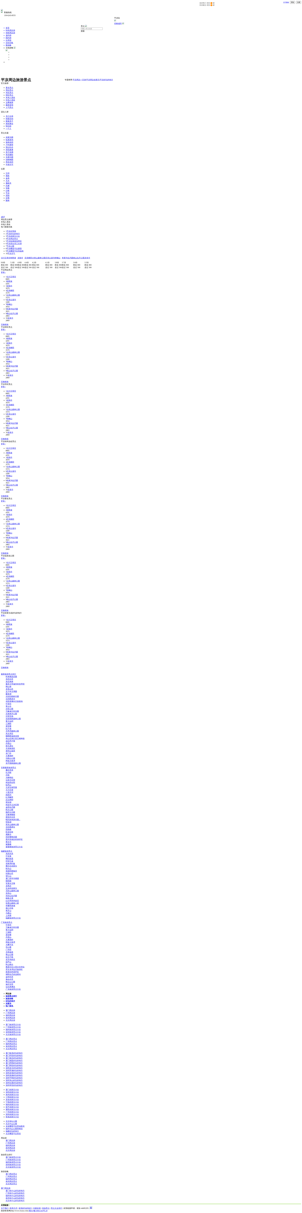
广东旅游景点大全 (13, 989)
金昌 (7, 178)
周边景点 (14, 52)
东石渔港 (9, 682)
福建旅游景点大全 (13, 918)
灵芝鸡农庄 (10, 959)
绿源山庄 (9, 873)
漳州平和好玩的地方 (14, 1078)
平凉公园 (10, 246)
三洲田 (8, 724)
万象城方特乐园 (12, 711)
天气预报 (286, 2)
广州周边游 (10, 1013)
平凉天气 (11, 254)
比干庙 (8, 729)
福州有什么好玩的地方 (15, 1196)
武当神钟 (9, 800)
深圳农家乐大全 (12, 1114)
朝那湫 (13, 258)
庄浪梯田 (28, 258)
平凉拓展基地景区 (14, 241)
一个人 (8, 129)
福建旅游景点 (6, 851)
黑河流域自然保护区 (14, 839)
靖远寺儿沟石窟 (12, 805)
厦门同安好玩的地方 (14, 1056)
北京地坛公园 (11, 1121)
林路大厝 (9, 898)
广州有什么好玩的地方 (15, 1193)
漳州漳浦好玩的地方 (14, 1075)
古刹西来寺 (10, 699)
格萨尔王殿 (10, 812)
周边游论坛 (15, 60)
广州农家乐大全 (12, 1112)
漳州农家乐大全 (12, 1092)
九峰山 (8, 913)
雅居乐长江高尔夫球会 (15, 967)
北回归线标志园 (12, 696)
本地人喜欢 (10, 98)
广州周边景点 (11, 1041)
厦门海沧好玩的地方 (14, 1058)
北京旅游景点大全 (13, 1034)
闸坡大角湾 (10, 761)
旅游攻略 (14, 55)
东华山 (8, 893)
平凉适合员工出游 (14, 244)
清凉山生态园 (11, 896)
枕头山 (8, 868)
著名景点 (9, 88)
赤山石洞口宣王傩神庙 (15, 738)
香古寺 (8, 842)
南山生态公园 (78, 258)
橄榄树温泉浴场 (12, 736)
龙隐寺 (20, 258)
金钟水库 (9, 977)
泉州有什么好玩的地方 (15, 1198)
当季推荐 (9, 102)
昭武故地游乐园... (13, 820)
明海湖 (8, 822)
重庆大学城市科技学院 (15, 684)
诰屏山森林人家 (12, 903)
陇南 (7, 200)
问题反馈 (37, 1208)
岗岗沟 (8, 795)
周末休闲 (9, 162)
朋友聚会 (9, 124)
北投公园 (9, 709)
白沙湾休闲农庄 (12, 901)
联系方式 (13, 1208)
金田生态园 (10, 807)
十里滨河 (9, 792)
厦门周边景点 (11, 1039)
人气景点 (9, 107)
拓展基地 (9, 140)
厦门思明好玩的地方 (14, 1063)
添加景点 (46, 1208)
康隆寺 (8, 834)
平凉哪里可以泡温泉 (15, 251)
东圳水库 (9, 679)
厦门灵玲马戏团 (12, 878)
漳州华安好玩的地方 (14, 1085)
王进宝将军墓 (11, 787)
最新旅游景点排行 (8, 674)
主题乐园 (9, 157)
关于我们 (4, 1208)
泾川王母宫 (5, 258)
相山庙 (8, 686)
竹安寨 (8, 856)
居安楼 (8, 726)
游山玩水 (9, 147)
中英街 (8, 704)
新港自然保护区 (12, 972)
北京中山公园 (11, 1124)
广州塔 (8, 950)
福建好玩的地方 (12, 1131)
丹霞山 (8, 743)
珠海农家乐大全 (12, 1117)
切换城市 (118, 24)
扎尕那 (8, 773)
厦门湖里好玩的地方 (14, 1061)
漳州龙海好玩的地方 (14, 1073)
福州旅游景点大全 (13, 1030)
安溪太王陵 (10, 883)
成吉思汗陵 (10, 741)
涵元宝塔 (9, 984)
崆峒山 (57, 258)
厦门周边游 (10, 1010)
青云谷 (8, 706)
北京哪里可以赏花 (13, 1134)
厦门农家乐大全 (12, 1090)
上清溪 (8, 916)
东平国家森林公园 (13, 763)
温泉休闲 (9, 142)
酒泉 (7, 176)
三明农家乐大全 (12, 1097)
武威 (7, 186)
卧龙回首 (9, 832)
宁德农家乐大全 (12, 1102)
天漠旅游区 (10, 748)
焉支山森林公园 (12, 825)
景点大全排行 (56, 1208)
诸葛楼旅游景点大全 (14, 847)
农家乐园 (9, 137)
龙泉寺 (87, 258)
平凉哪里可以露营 (14, 249)
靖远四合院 (10, 782)
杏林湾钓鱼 (10, 864)
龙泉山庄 (9, 689)
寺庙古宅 (9, 165)
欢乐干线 (9, 957)
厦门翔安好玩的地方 (14, 1065)
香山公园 (9, 955)
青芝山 (8, 911)
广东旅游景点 (6, 922)
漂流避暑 (9, 150)
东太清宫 (9, 734)
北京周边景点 (11, 1049)
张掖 (7, 188)
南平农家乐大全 (12, 1107)
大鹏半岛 (9, 945)
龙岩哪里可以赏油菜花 (15, 1126)
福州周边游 (10, 1015)
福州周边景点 (11, 1044)
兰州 (7, 173)
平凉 (7, 193)
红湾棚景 (9, 797)
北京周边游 (10, 1020)
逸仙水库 (9, 979)
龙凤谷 (8, 886)
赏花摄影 (9, 155)
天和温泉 (9, 952)
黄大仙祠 (9, 721)
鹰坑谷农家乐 (11, 866)
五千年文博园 (11, 691)
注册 (298, 2)
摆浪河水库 (10, 817)
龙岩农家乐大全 (12, 1100)
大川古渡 (9, 790)
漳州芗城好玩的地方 (14, 1070)
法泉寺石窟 (10, 780)
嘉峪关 (8, 183)
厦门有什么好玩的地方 (15, 1191)
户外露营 (9, 145)
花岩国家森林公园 (13, 719)
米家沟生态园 (67, 258)
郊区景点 (9, 95)
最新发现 (9, 105)
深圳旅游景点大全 (13, 1032)
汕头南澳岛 (10, 987)
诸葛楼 (8, 844)
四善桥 (8, 829)
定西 (7, 198)
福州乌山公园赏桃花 (14, 1129)
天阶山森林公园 (12, 891)
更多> (3, 272)
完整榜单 (4, 325)
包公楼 (8, 947)
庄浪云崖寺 (50, 258)
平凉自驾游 (11, 231)
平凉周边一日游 (79, 80)
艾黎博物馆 (10, 815)
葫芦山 (8, 962)
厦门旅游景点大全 (13, 1025)
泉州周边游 (10, 1018)
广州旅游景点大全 (13, 1027)
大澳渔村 (9, 756)
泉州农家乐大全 (12, 1095)
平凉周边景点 (12, 239)
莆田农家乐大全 (12, 1109)
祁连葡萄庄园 (11, 837)
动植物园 (9, 160)
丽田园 (8, 881)
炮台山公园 (10, 982)
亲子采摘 (9, 152)
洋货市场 (9, 716)
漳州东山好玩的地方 (14, 1080)
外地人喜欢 (10, 100)
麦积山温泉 (10, 751)
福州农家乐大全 (12, 1104)
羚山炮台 (9, 964)
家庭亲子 (9, 121)
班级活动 (9, 119)
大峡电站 (9, 777)
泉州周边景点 (11, 1046)
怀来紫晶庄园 (11, 677)
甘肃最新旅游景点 (8, 768)
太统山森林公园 (38, 258)
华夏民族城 (10, 906)
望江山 (8, 876)
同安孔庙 (9, 861)
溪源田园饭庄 (11, 871)
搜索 (83, 31)
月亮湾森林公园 (12, 731)
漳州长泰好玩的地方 (14, 1083)
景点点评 (14, 57)
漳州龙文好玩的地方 (14, 1068)
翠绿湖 (8, 802)
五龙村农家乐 (11, 888)
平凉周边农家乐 (92, 80)
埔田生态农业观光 (13, 974)
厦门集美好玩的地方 (14, 1053)
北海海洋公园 (11, 714)
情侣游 (8, 126)
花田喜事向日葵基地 (14, 701)
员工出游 (9, 116)
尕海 (7, 775)
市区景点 (9, 93)
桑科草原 (9, 770)
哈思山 (8, 785)
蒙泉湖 (8, 694)
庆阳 (7, 196)
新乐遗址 (9, 746)
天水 (7, 181)
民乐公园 (9, 810)
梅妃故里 (9, 859)
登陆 (292, 2)
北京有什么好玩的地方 (15, 1201)
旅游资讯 (9, 62)
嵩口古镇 (9, 908)
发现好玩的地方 (25, 1208)
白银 (7, 191)
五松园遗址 (10, 827)
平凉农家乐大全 (13, 236)
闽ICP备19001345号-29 (38, 1211)
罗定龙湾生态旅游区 (14, 969)
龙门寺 (8, 753)
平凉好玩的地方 (106, 80)
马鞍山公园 (10, 758)
